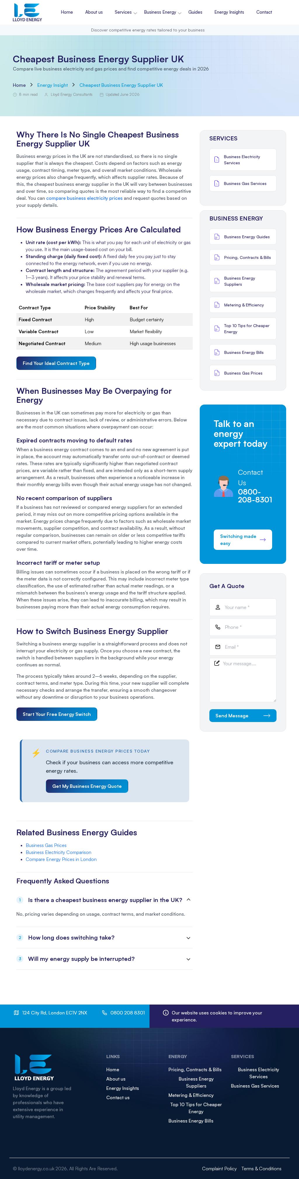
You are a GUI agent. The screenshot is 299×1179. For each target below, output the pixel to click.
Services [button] (123, 12)
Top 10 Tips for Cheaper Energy (196, 1108)
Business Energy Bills (190, 1121)
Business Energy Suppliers (196, 1082)
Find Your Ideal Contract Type (56, 363)
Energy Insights (229, 12)
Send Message (231, 716)
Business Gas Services (255, 1086)
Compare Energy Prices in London (61, 859)
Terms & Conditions (261, 1168)
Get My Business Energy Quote (87, 786)
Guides (195, 12)
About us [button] (94, 12)
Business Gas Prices (46, 845)
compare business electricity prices (84, 198)
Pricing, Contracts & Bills (195, 1069)
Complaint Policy (219, 1168)
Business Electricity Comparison (58, 852)
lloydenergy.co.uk (36, 1168)
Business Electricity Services (258, 1073)
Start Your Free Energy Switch (57, 714)
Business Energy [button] (160, 12)
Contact (264, 12)
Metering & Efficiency (191, 1095)
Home (67, 12)
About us (116, 1079)
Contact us (118, 1097)
